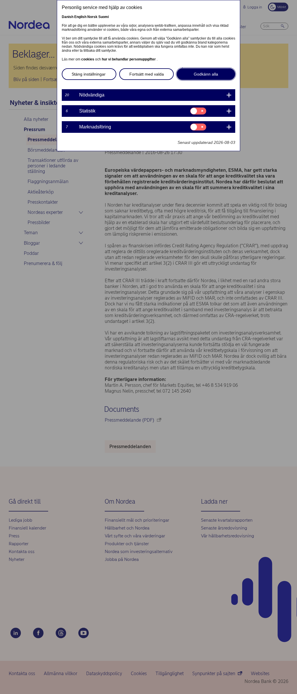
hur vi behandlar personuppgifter (129, 59)
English (80, 17)
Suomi (103, 17)
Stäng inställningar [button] (89, 74)
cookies (88, 59)
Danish (67, 17)
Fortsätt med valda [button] (146, 74)
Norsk (92, 17)
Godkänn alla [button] (206, 74)
